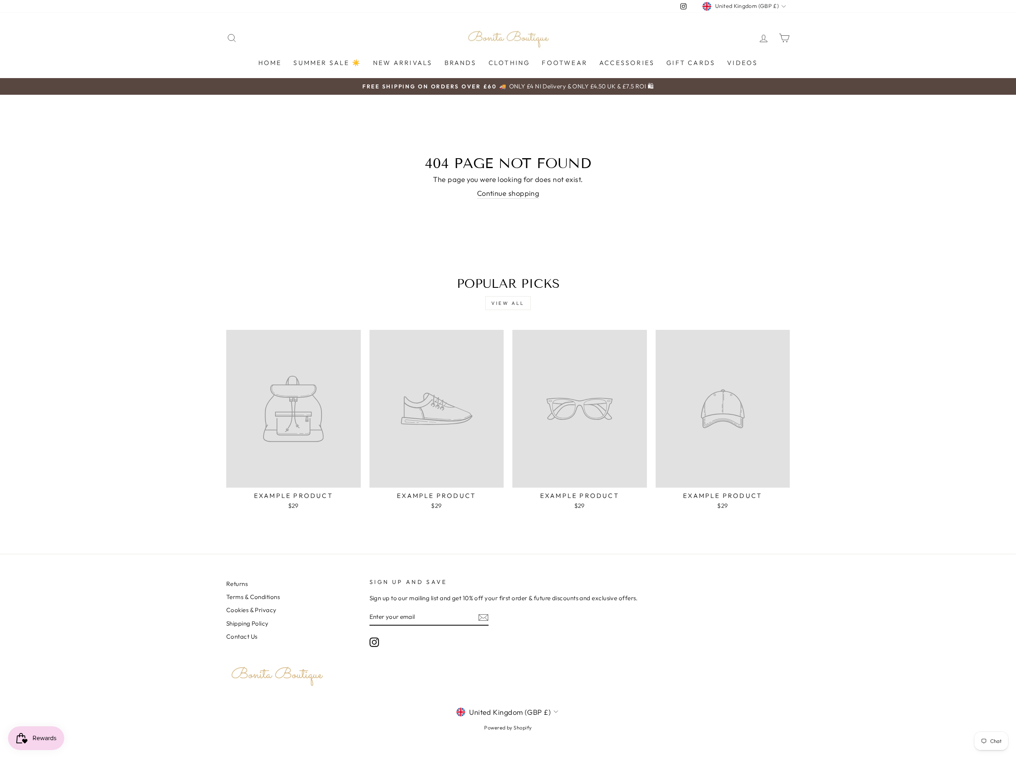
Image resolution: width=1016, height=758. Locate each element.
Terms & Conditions (253, 597)
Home (270, 63)
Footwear (564, 63)
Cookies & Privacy (251, 610)
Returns (237, 584)
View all (508, 303)
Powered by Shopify (507, 727)
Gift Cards (690, 63)
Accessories (626, 63)
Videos (742, 63)
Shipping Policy (247, 623)
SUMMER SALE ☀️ (327, 63)
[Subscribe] (483, 617)
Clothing (509, 63)
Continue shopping (508, 193)
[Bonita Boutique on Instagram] (374, 642)
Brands (460, 63)
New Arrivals (402, 63)
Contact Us (242, 636)
